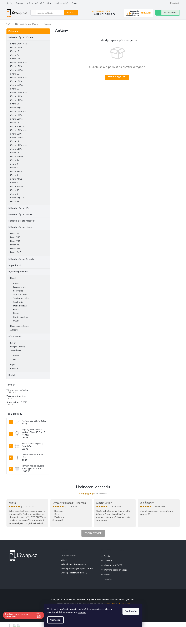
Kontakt (12, 375)
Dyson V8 (14, 233)
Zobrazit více (93, 533)
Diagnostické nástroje (19, 326)
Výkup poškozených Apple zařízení (77, 568)
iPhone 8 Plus (16, 171)
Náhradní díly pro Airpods (21, 259)
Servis (9, 3)
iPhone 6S (14, 190)
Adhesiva (14, 330)
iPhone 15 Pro (16, 81)
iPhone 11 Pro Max (18, 145)
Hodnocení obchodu (93, 487)
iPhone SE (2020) (17, 126)
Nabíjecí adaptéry (17, 346)
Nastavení (55, 620)
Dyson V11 (15, 241)
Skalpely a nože (20, 294)
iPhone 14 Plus (16, 100)
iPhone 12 (14, 141)
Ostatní (16, 321)
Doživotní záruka (68, 555)
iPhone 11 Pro (16, 149)
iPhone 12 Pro (16, 134)
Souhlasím (131, 611)
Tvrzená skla (15, 350)
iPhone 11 (14, 152)
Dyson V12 (15, 245)
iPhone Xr (14, 164)
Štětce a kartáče (20, 306)
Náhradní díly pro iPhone (20, 37)
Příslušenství (14, 336)
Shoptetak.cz (124, 604)
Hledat (71, 12)
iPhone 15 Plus (16, 85)
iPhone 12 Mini (16, 137)
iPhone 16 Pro (16, 66)
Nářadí (13, 278)
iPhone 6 (14, 194)
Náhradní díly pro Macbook (21, 220)
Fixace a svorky (19, 287)
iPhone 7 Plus (16, 179)
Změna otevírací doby (16, 396)
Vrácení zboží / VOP (35, 3)
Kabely (13, 343)
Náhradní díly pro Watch (20, 214)
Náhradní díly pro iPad (19, 208)
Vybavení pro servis (18, 271)
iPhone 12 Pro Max (18, 130)
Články (75, 3)
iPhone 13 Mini (16, 119)
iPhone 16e (15, 59)
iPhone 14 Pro (16, 96)
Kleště (16, 309)
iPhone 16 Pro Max (18, 62)
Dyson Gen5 (15, 252)
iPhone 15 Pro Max (18, 77)
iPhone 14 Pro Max (18, 92)
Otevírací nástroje (20, 317)
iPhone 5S (14, 201)
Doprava (19, 3)
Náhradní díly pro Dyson (20, 227)
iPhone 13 (14, 122)
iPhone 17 (14, 51)
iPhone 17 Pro (16, 47)
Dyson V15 (15, 248)
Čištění (16, 283)
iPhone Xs (14, 160)
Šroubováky (18, 302)
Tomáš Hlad (109, 604)
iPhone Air (14, 55)
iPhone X (14, 167)
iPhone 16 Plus (16, 70)
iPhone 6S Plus (16, 186)
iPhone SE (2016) (17, 197)
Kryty (12, 364)
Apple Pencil (14, 265)
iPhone (16, 355)
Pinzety (16, 313)
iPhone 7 (14, 182)
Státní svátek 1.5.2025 (16, 402)
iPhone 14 (14, 104)
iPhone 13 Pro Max (18, 111)
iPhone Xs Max (16, 156)
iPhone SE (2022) (17, 107)
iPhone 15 (14, 89)
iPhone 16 (14, 74)
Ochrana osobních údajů (57, 3)
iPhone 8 (14, 175)
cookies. (82, 612)
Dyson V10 (15, 237)
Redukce (14, 368)
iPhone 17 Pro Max (18, 44)
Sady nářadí (18, 291)
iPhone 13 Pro (16, 115)
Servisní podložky (21, 298)
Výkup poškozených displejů (74, 572)
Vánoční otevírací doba (17, 390)
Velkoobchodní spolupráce (73, 564)
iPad (15, 359)
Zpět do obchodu (117, 77)
